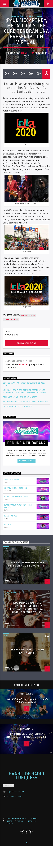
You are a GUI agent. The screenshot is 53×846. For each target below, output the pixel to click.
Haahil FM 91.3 (28, 315)
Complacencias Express (15, 488)
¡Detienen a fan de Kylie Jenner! (18, 406)
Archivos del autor (26, 343)
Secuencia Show (12, 479)
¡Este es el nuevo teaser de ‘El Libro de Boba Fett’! (24, 384)
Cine (6, 549)
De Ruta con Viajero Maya (16, 497)
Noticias (34, 818)
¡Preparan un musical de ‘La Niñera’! (20, 397)
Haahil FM (27, 53)
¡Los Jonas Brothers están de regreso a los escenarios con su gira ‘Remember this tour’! (24, 391)
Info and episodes (26, 461)
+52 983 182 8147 (14, 796)
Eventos (9, 821)
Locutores (32, 821)
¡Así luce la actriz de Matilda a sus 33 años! (27, 700)
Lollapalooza (11, 319)
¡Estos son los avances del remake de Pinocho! (25, 402)
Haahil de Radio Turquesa (26, 776)
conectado (24, 364)
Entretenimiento (19, 16)
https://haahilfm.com (15, 791)
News (39, 16)
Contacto (9, 823)
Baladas (8, 524)
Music (32, 16)
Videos (20, 821)
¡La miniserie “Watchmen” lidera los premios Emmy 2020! (26, 735)
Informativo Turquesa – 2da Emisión (18, 506)
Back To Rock (10, 516)
